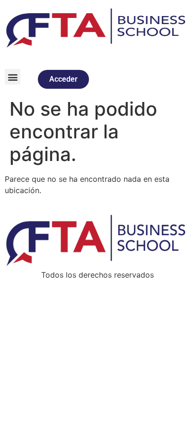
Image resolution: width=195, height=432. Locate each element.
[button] (12, 77)
